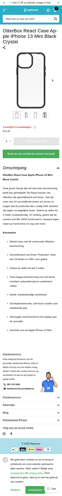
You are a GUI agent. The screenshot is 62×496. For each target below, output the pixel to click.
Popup (34, 127)
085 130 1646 (13, 384)
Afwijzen (15, 489)
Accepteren (35, 489)
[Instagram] (4, 434)
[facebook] (11, 434)
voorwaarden (17, 473)
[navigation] (17, 115)
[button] (4, 3)
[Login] (48, 10)
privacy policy (36, 473)
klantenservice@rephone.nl (20, 388)
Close (31, 397)
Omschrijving (14, 168)
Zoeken (55, 19)
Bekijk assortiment (5, 10)
